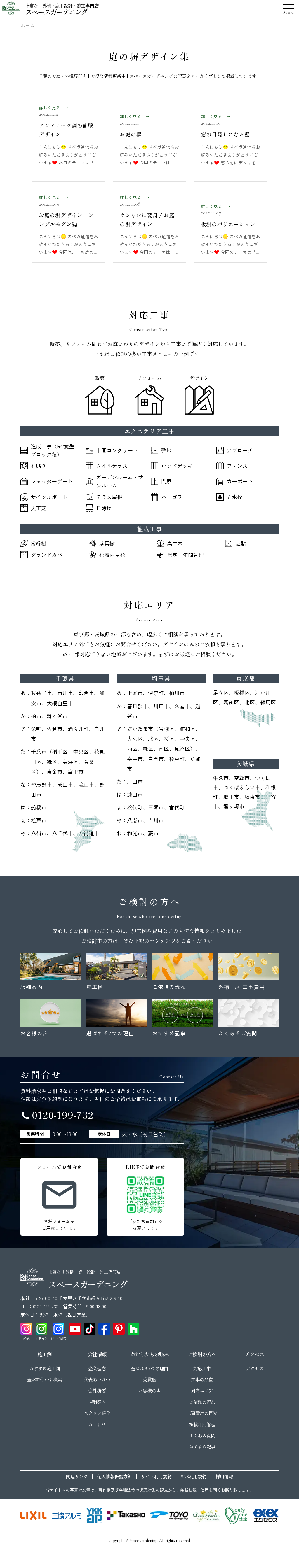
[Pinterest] (119, 1329)
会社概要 (97, 1390)
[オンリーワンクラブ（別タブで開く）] (236, 1515)
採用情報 (224, 1476)
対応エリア (202, 1390)
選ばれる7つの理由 (149, 1368)
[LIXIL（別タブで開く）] (33, 1515)
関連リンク (77, 1476)
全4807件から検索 (44, 1379)
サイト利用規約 (156, 1476)
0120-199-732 (56, 1115)
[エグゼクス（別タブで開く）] (266, 1515)
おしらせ (97, 1424)
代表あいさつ (97, 1379)
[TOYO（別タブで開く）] (169, 1515)
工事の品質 (202, 1379)
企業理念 (97, 1368)
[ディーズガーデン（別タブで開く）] (206, 1515)
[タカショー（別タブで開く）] (126, 1515)
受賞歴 (149, 1379)
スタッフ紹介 (97, 1412)
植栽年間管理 (202, 1424)
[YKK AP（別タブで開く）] (94, 1515)
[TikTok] (89, 1329)
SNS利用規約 (193, 1476)
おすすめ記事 (202, 1446)
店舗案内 (97, 1401)
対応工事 (202, 1368)
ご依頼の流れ (202, 1401)
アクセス (254, 1368)
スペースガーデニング (56, 11)
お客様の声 (149, 1390)
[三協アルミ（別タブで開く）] (66, 1515)
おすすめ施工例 (44, 1368)
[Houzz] (133, 1329)
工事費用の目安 (202, 1412)
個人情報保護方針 (114, 1476)
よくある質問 (202, 1435)
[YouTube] (75, 1329)
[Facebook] (104, 1329)
